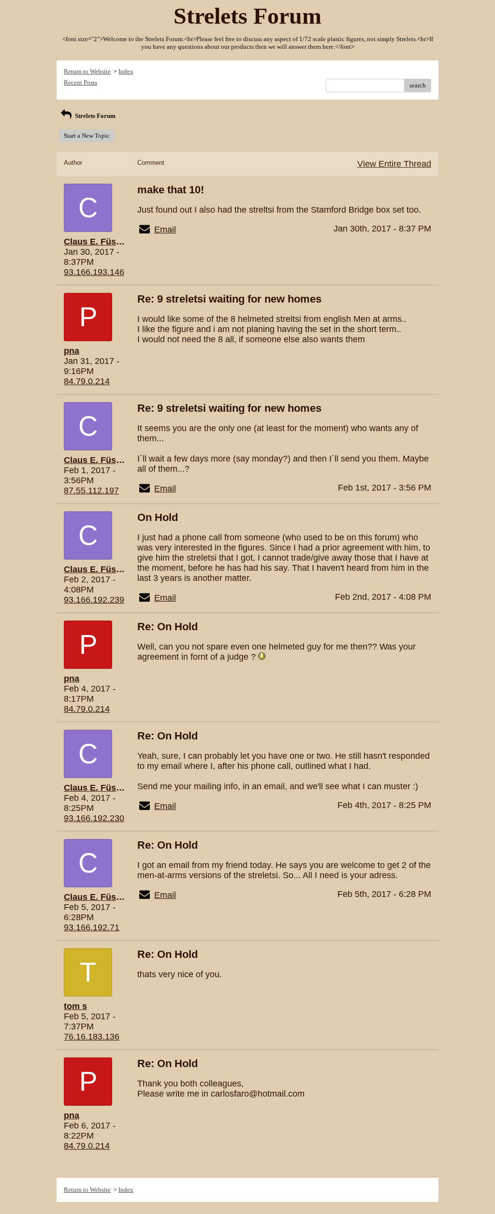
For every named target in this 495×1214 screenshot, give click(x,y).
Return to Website (87, 71)
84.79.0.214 (87, 381)
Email (165, 229)
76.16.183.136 (91, 1036)
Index (125, 71)
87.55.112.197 (91, 490)
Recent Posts (80, 82)
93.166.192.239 (94, 600)
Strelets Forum (94, 115)
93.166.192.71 (91, 927)
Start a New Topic (87, 135)
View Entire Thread (394, 164)
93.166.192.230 (94, 818)
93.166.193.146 (94, 272)
